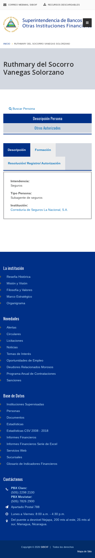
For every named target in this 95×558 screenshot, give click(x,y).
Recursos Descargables (64, 5)
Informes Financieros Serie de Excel (32, 444)
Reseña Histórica (18, 276)
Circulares (14, 334)
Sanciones (14, 380)
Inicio (6, 44)
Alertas (11, 327)
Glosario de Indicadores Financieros (32, 463)
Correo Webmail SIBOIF (22, 5)
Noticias (12, 347)
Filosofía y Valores (19, 290)
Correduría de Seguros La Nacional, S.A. (39, 209)
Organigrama (16, 303)
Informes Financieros (21, 437)
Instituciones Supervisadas (25, 404)
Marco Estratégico (19, 296)
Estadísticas (15, 424)
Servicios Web (17, 450)
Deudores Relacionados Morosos (30, 367)
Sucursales (14, 457)
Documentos (15, 417)
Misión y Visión (17, 283)
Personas (13, 411)
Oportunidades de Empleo (25, 360)
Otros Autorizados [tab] (47, 128)
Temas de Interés (19, 354)
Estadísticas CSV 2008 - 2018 (27, 430)
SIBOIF (45, 547)
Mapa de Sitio (84, 551)
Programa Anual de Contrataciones (31, 373)
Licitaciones (15, 340)
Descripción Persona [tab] (47, 118)
